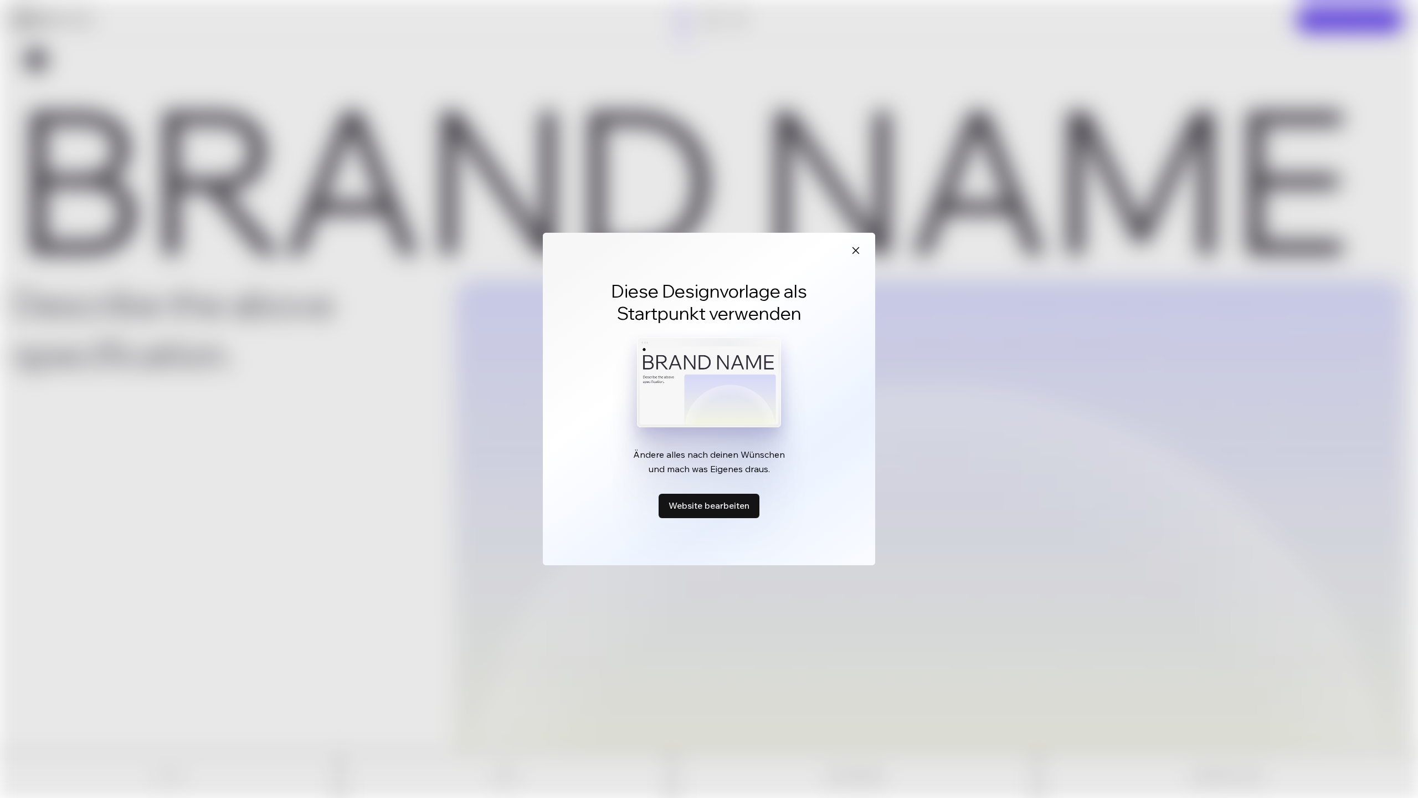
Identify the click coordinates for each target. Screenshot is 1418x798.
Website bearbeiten (709, 505)
